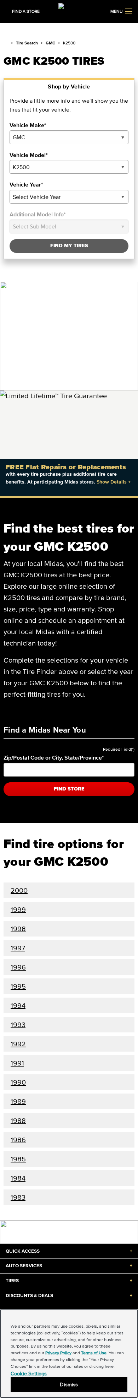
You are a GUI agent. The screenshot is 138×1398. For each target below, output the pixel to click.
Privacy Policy (58, 1352)
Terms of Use (94, 1352)
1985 (18, 1159)
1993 (18, 1025)
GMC (50, 43)
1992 (18, 1044)
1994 (18, 1005)
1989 (18, 1101)
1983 (18, 1197)
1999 (18, 909)
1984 (18, 1178)
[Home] (6, 43)
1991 (17, 1063)
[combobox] (69, 137)
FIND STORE (69, 789)
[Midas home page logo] (69, 11)
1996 (18, 967)
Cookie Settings (29, 1373)
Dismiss (69, 1384)
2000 (19, 890)
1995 (18, 986)
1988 (18, 1120)
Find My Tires (69, 245)
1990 (18, 1082)
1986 (18, 1140)
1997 (18, 948)
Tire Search (27, 43)
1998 (18, 929)
